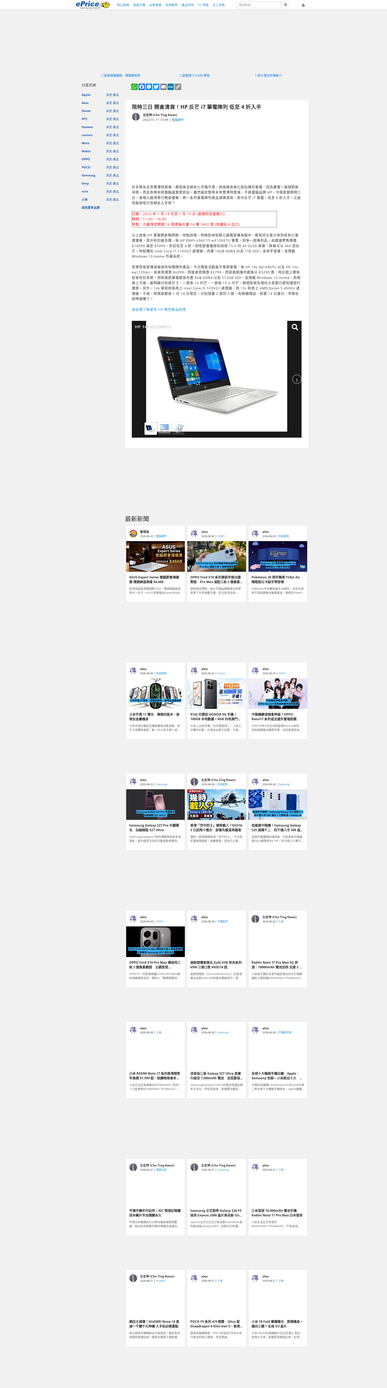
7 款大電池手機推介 (268, 75)
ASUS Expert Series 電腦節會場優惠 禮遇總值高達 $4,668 (154, 579)
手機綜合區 (285, 1032)
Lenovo (87, 135)
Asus (85, 103)
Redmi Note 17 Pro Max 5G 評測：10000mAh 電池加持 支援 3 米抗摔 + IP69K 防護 (277, 964)
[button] (303, 5)
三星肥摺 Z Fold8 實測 (194, 75)
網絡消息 (161, 1170)
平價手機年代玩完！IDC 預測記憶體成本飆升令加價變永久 (155, 1212)
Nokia (86, 151)
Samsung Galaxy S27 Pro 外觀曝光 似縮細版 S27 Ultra (154, 827)
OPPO (86, 159)
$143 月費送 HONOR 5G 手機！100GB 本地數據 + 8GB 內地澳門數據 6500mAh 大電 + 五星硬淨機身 (216, 716)
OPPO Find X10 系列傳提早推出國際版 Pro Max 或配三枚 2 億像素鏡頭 (215, 579)
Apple (86, 95)
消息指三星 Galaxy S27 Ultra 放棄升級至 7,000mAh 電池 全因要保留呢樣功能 (215, 1075)
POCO (86, 167)
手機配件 (222, 921)
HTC (85, 119)
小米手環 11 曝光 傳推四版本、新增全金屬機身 (154, 716)
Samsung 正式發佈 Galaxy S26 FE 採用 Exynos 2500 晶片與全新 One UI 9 (215, 1212)
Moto (85, 143)
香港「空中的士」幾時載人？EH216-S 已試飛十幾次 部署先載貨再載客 (216, 827)
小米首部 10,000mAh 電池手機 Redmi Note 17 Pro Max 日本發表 (277, 1212)
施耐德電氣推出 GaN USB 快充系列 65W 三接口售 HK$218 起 (216, 964)
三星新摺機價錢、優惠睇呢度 (120, 75)
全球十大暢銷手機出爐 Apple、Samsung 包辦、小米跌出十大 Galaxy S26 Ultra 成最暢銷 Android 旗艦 (276, 1075)
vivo (85, 191)
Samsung (88, 175)
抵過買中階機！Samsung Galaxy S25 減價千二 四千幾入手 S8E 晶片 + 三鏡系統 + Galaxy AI (278, 827)
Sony (85, 183)
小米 (85, 199)
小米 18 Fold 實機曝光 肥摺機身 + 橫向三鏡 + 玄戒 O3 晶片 (277, 1323)
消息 (109, 95)
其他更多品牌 (91, 207)
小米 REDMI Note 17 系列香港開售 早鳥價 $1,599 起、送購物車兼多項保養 (155, 1075)
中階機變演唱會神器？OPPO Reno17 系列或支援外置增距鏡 (274, 716)
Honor (86, 111)
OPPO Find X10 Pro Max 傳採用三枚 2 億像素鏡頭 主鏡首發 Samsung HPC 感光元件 (155, 964)
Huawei (87, 127)
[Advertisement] (217, 153)
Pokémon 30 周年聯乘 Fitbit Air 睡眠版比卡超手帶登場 (277, 579)
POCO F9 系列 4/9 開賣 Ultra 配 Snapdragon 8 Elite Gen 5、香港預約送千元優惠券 (215, 1323)
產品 (116, 95)
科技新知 (284, 536)
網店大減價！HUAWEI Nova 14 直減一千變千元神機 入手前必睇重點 (154, 1323)
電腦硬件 (178, 120)
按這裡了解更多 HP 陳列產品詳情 (159, 309)
